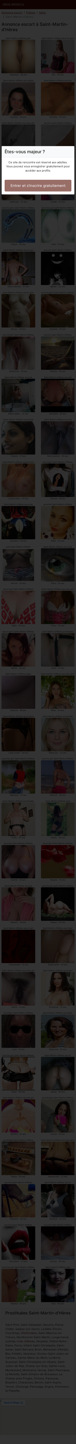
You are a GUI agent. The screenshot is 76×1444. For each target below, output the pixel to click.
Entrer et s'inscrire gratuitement (38, 185)
